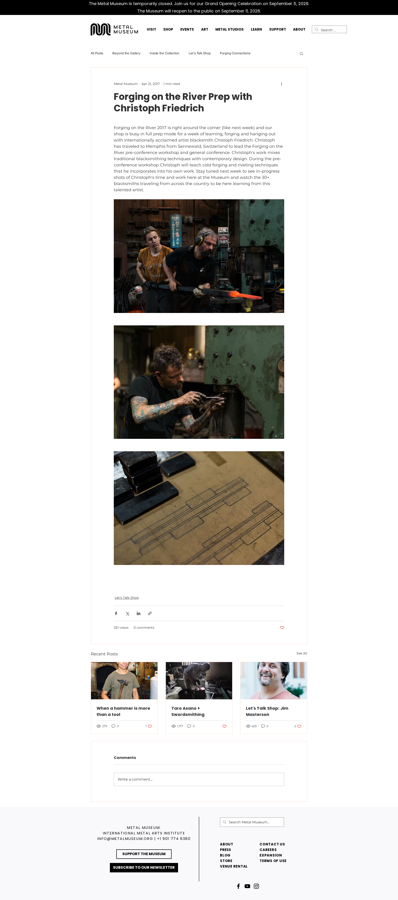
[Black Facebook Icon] (238, 886)
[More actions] (281, 84)
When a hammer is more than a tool (123, 711)
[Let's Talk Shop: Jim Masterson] (273, 680)
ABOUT (226, 844)
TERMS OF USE (273, 860)
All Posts (97, 53)
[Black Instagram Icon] (256, 886)
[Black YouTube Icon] (247, 886)
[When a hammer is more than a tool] (124, 680)
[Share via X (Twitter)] (127, 613)
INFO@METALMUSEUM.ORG (125, 838)
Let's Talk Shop (200, 53)
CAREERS (268, 849)
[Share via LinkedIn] (138, 613)
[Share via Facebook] (116, 613)
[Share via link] (150, 613)
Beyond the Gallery (126, 53)
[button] (151, 29)
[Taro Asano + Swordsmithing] (199, 680)
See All (301, 653)
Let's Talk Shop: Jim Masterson (267, 711)
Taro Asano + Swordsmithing (188, 711)
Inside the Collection (164, 53)
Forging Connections (235, 53)
